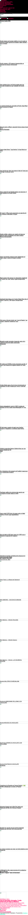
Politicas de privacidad (5, 912)
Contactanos (3, 910)
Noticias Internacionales (6, 4)
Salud (1, 7)
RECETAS (2, 10)
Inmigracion (3, 5)
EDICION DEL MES (5, 9)
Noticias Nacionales (5, 3)
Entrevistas (3, 11)
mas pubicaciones (5, 907)
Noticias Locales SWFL (6, 2)
